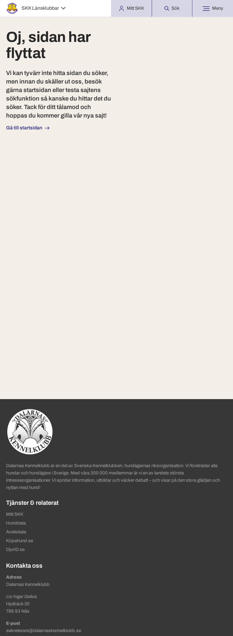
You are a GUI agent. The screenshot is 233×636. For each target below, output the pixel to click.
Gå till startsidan (24, 127)
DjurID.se (15, 549)
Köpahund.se (19, 540)
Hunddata (16, 523)
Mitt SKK (14, 514)
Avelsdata (16, 531)
